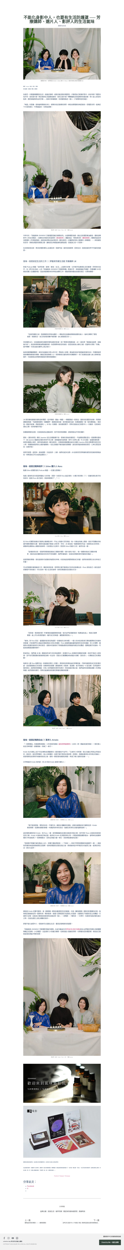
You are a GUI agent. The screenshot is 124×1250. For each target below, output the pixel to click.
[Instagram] (8, 1238)
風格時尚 (82, 1211)
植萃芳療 (59, 1211)
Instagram (62, 1175)
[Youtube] (13, 1238)
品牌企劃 (43, 1211)
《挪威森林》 (59, 238)
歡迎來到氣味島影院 (70, 1211)
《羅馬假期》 (85, 238)
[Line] (17, 1238)
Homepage (67, 1175)
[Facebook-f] (4, 1238)
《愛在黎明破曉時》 (65, 744)
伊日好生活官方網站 (73, 929)
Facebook (56, 1175)
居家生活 (51, 1211)
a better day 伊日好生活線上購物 (12, 1241)
